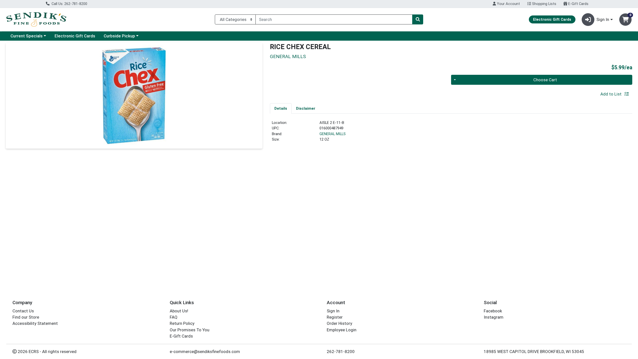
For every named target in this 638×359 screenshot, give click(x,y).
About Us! (179, 310)
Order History (339, 323)
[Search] (417, 19)
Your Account (508, 3)
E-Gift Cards (577, 3)
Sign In (333, 310)
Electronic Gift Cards (75, 35)
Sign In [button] (602, 19)
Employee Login (341, 329)
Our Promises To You (189, 329)
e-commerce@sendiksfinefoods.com (205, 351)
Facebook (493, 310)
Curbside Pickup (119, 35)
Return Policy (182, 323)
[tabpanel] (451, 133)
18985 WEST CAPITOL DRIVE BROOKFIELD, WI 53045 (534, 351)
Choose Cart (545, 79)
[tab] (281, 108)
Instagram (493, 317)
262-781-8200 (341, 351)
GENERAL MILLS (332, 134)
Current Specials (26, 35)
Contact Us (23, 310)
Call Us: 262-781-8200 (69, 3)
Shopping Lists (543, 3)
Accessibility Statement (35, 323)
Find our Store (25, 317)
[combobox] (333, 19)
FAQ (173, 317)
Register (335, 317)
